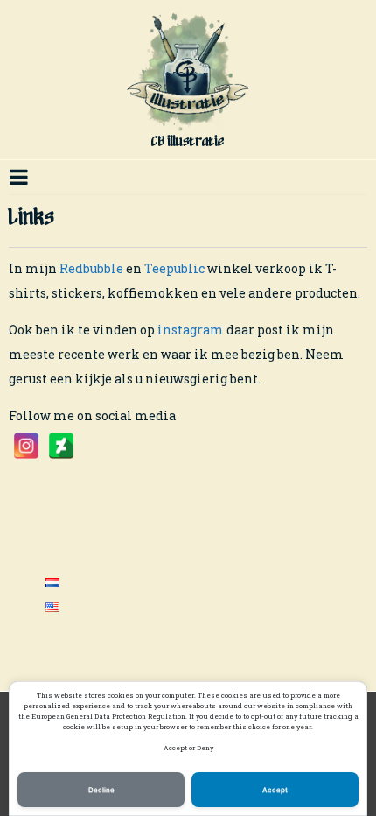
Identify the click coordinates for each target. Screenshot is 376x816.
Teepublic (174, 268)
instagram (190, 329)
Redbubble (92, 268)
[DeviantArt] (61, 446)
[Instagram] (26, 446)
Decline (101, 789)
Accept (275, 789)
